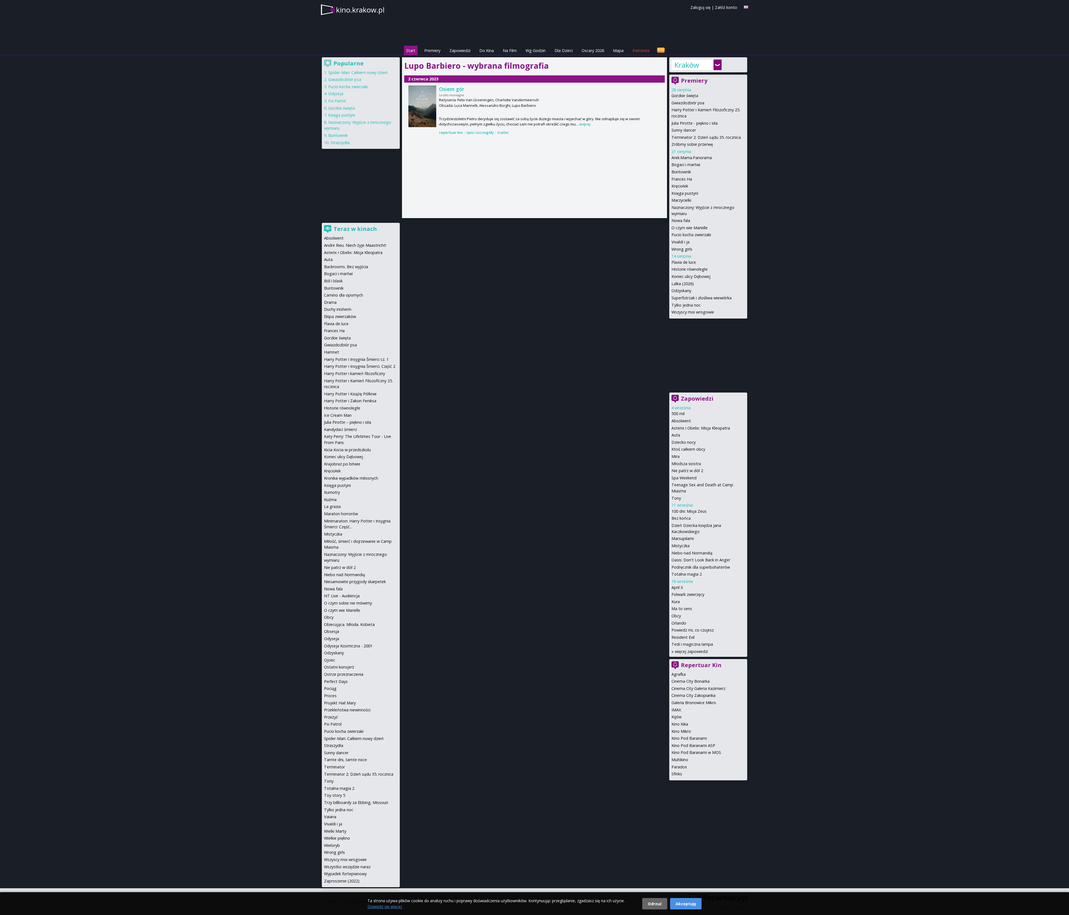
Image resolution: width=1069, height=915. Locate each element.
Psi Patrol (337, 100)
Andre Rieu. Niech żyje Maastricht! (355, 245)
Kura (675, 601)
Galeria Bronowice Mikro (693, 702)
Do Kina (486, 50)
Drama (330, 302)
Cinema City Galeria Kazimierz (698, 688)
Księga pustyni (684, 193)
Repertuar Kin (701, 665)
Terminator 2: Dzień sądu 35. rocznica (706, 137)
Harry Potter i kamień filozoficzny (354, 373)
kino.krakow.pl (360, 10)
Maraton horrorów (341, 513)
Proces (330, 695)
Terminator (334, 767)
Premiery (432, 50)
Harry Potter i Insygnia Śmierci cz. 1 (356, 359)
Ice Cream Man (338, 415)
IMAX (676, 709)
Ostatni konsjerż (339, 667)
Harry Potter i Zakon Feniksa (350, 400)
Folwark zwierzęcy (687, 594)
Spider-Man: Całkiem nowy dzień (358, 72)
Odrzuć (655, 903)
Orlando (678, 623)
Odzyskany (681, 290)
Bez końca (681, 518)
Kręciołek (679, 186)
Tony (676, 498)
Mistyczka (680, 545)
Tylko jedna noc (686, 305)
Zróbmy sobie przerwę (692, 144)
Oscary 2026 (593, 50)
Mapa (618, 50)
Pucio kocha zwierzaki (691, 234)
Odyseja (335, 93)
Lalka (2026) (682, 283)
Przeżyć (331, 717)
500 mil (678, 413)
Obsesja (331, 631)
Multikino (679, 759)
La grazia (332, 506)
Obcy (676, 615)
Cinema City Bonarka (690, 681)
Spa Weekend (684, 477)
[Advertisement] (534, 177)
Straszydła (340, 142)
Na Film (510, 50)
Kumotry (332, 492)
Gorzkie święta (684, 95)
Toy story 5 (334, 795)
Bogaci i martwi (685, 164)
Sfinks (676, 773)
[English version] (746, 7)
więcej (584, 124)
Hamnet (331, 352)
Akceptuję (686, 903)
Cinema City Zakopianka (693, 695)
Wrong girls (681, 249)
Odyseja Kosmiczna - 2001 (348, 645)
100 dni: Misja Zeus (689, 511)
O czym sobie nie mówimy (348, 603)
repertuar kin (451, 132)
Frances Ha (681, 179)
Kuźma (330, 499)
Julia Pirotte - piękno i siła (694, 123)
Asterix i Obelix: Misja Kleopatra (700, 428)
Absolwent (681, 420)
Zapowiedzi (459, 50)
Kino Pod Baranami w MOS (696, 752)
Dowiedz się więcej (384, 906)
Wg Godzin (536, 50)
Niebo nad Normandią (691, 553)
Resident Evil (683, 637)
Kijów (676, 716)
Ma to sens (681, 608)
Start (410, 50)
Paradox (679, 767)
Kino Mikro (681, 731)
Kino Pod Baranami (689, 738)
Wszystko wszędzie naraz (347, 866)
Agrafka (678, 674)
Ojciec (329, 660)
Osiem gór (451, 89)
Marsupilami (682, 538)
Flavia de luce (683, 262)
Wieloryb (332, 845)
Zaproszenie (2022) (341, 881)
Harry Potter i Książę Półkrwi (350, 393)
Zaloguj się (700, 7)
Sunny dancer (683, 130)
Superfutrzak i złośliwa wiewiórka (701, 297)
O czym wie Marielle (689, 227)
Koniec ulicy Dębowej (690, 276)
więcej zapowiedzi (691, 651)
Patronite (641, 50)
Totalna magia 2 (686, 574)
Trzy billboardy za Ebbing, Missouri (356, 802)
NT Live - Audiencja (342, 595)
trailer (503, 132)
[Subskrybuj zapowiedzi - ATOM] (660, 50)
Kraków (686, 65)
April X (677, 587)
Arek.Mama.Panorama (691, 157)
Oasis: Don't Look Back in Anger (700, 560)
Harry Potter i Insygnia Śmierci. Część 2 (359, 366)
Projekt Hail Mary (340, 703)
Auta (675, 435)
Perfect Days (336, 681)
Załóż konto (726, 7)
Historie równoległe (689, 269)
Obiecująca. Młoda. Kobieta (349, 624)
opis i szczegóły (480, 132)
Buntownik (681, 171)
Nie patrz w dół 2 (687, 470)
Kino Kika (679, 724)
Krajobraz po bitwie (342, 464)
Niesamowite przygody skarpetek (355, 581)
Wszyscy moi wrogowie (692, 312)
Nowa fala (680, 220)
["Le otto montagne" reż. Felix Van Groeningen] (422, 106)
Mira (675, 456)
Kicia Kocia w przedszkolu (347, 449)
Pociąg (330, 688)
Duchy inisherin (337, 309)
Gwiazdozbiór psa (687, 102)
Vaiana (330, 816)
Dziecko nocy (683, 442)
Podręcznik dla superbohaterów (700, 567)
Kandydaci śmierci (340, 429)
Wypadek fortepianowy (345, 873)
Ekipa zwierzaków (340, 316)
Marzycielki (681, 200)
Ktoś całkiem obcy (688, 449)
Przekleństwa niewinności (347, 709)
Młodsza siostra (686, 463)
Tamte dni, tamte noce (345, 759)
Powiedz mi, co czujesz (692, 630)
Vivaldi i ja (680, 242)
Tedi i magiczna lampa (692, 644)
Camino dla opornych (343, 295)
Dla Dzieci (564, 50)
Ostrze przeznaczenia (343, 674)
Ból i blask (333, 280)
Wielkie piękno (337, 838)
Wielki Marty (335, 831)
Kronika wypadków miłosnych (351, 478)
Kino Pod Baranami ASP (693, 745)
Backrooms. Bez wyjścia (346, 266)
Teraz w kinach (355, 229)
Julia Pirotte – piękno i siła (347, 422)
